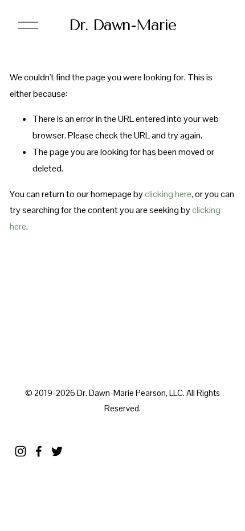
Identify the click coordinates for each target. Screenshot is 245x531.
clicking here (168, 194)
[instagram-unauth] (20, 451)
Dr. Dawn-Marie (122, 25)
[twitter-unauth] (57, 451)
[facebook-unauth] (38, 451)
